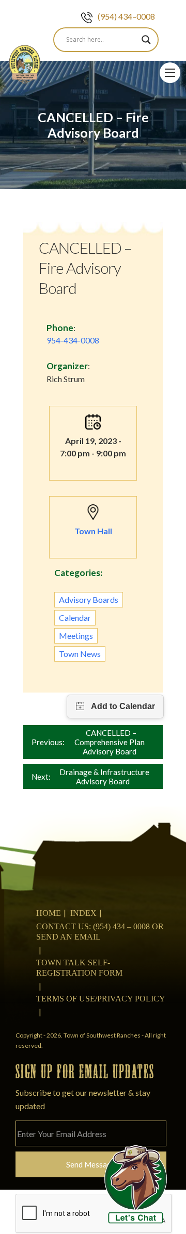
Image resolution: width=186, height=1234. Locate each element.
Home (48, 913)
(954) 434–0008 (126, 16)
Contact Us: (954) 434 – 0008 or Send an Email (100, 931)
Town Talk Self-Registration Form (79, 967)
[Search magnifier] (146, 39)
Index (83, 913)
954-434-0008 (73, 340)
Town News (80, 654)
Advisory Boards (88, 599)
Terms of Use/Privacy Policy (100, 998)
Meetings (76, 635)
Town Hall (93, 531)
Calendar (75, 617)
